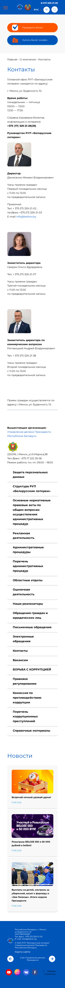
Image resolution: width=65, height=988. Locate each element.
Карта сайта (22, 951)
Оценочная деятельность (23, 592)
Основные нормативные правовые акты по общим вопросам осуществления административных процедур (32, 512)
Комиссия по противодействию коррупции (27, 697)
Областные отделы (27, 580)
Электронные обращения (23, 639)
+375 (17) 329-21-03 (33, 936)
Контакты (20, 650)
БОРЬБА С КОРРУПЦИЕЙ (32, 669)
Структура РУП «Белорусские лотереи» (31, 489)
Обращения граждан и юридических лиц (30, 615)
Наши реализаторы (28, 604)
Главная (12, 59)
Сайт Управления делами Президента (32, 958)
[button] (10, 959)
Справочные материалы (31, 730)
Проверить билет (32, 27)
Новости (19, 755)
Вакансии (20, 660)
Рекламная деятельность (23, 536)
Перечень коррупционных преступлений (25, 716)
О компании (28, 59)
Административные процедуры (28, 550)
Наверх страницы (50, 972)
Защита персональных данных (30, 475)
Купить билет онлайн (34, 40)
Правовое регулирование (25, 681)
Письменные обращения (32, 627)
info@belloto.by (26, 216)
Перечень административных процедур (28, 566)
